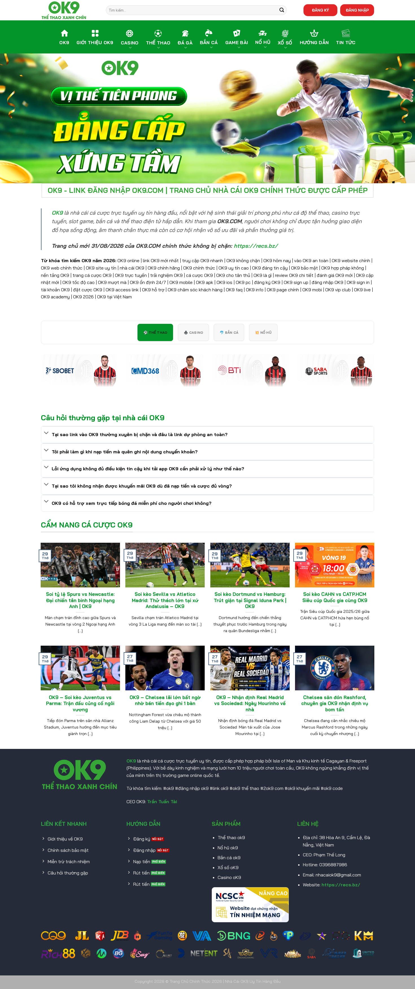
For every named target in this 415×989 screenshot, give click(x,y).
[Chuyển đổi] (46, 433)
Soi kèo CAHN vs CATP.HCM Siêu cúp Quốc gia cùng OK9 (334, 597)
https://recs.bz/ (341, 884)
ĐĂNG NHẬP (357, 10)
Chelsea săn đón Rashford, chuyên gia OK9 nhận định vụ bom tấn (334, 703)
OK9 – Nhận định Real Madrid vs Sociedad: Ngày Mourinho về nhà (250, 703)
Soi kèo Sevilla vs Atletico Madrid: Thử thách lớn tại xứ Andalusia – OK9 (165, 600)
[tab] (155, 332)
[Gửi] (282, 10)
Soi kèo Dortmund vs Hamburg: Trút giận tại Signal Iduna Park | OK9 (250, 600)
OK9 (131, 761)
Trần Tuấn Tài (162, 801)
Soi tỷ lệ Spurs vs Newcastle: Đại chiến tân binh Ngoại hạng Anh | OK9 (80, 600)
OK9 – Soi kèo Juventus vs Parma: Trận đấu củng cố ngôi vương (80, 703)
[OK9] (69, 10)
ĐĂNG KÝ (320, 10)
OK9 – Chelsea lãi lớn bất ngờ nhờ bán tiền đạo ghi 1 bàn (165, 700)
